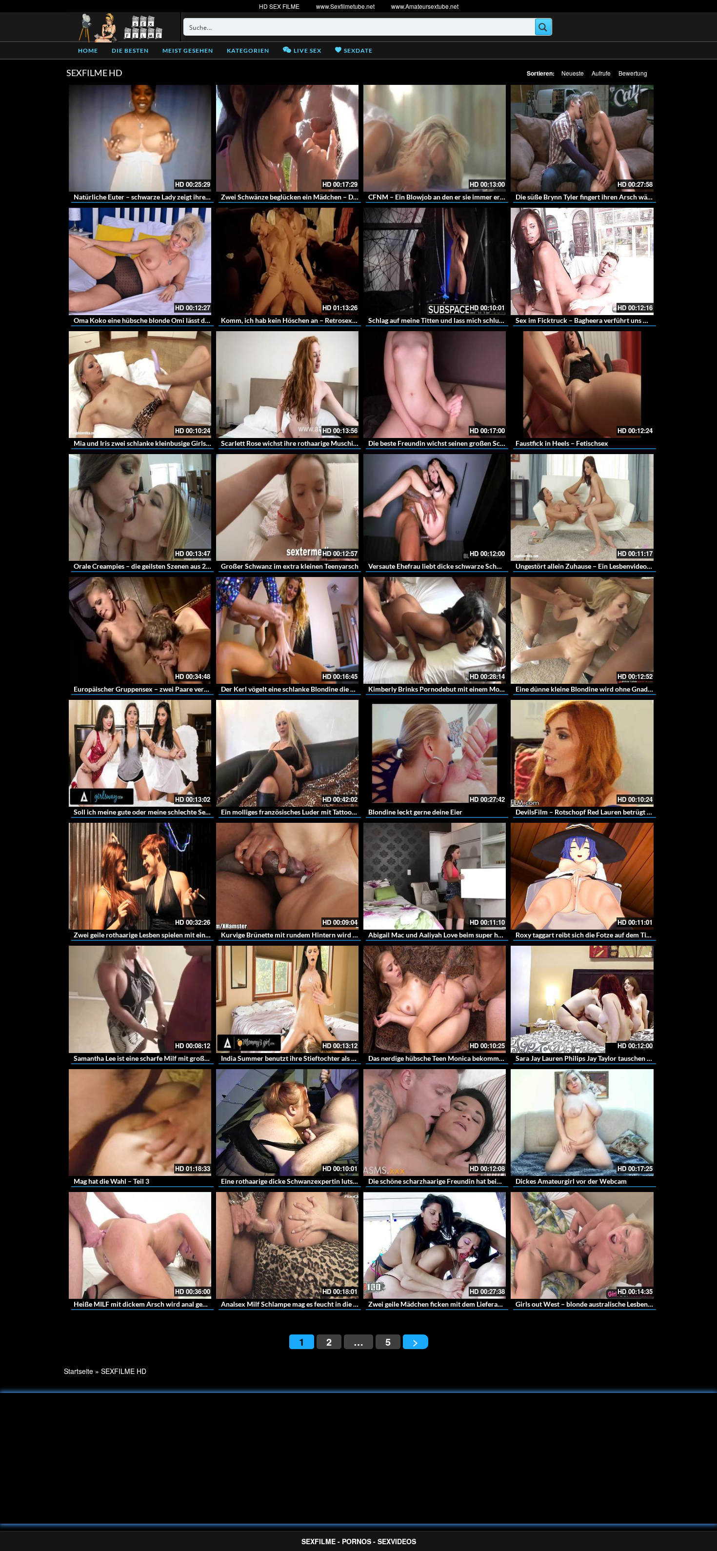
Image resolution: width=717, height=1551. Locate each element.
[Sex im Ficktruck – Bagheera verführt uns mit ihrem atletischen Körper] (582, 261)
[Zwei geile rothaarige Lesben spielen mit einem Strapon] (140, 876)
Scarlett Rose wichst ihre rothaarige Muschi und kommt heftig (315, 443)
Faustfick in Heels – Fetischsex (562, 443)
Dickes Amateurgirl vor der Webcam (571, 1181)
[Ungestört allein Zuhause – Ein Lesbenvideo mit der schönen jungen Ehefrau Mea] (582, 507)
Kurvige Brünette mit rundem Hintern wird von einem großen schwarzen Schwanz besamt (357, 935)
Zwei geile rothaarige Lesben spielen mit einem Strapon (157, 935)
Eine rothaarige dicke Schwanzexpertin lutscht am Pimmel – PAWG (323, 1181)
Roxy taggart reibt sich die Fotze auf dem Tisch (586, 935)
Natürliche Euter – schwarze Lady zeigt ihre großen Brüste (162, 197)
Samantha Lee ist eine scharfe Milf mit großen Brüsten (155, 1058)
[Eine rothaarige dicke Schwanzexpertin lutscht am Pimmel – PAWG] (287, 1122)
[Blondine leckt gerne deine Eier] (434, 753)
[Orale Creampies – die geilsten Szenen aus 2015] (140, 507)
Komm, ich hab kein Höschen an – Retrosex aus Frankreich (310, 320)
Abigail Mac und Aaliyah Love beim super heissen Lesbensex (458, 935)
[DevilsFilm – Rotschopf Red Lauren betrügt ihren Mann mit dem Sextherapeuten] (582, 753)
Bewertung (632, 73)
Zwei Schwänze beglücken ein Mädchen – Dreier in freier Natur (317, 197)
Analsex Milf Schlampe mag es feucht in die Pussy (296, 1304)
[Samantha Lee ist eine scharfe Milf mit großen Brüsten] (140, 999)
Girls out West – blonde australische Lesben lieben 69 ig (600, 1304)
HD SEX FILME (279, 6)
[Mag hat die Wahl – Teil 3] (140, 1122)
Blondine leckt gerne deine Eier (415, 812)
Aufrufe (601, 73)
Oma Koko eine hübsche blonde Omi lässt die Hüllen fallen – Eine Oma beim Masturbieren (210, 320)
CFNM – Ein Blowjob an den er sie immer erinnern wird (452, 197)
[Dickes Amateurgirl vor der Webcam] (582, 1122)
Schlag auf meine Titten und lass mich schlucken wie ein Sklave (463, 320)
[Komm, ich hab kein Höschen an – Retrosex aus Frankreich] (287, 261)
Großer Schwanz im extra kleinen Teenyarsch (289, 566)
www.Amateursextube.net (424, 6)
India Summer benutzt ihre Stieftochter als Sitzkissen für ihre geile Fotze (330, 1058)
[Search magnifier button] (543, 27)
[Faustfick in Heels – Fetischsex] (582, 384)
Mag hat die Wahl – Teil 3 (111, 1181)
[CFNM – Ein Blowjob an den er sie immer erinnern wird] (434, 138)
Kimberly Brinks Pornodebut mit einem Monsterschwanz (454, 689)
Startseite (78, 1371)
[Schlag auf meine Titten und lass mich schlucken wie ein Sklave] (434, 261)
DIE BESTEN (130, 50)
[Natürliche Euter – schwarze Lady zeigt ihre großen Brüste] (140, 138)
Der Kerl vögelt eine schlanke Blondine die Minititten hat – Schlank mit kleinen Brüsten (352, 689)
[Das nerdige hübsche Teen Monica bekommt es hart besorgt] (434, 999)
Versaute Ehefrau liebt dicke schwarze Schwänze (442, 566)
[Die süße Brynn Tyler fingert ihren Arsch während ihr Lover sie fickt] (582, 138)
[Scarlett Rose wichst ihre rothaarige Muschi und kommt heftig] (287, 384)
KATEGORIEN (248, 50)
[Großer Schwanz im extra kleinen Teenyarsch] (287, 507)
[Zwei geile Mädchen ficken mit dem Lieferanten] (434, 1245)
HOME (88, 50)
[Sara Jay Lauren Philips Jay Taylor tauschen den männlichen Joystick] (582, 999)
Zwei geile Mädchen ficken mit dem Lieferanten (439, 1304)
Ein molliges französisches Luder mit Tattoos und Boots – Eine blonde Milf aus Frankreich (355, 812)
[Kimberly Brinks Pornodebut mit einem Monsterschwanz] (434, 630)
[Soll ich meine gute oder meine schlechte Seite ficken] (140, 753)
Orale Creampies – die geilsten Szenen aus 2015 (146, 566)
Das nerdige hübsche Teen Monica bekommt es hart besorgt (458, 1058)
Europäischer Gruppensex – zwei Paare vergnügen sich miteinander (176, 689)
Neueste (572, 73)
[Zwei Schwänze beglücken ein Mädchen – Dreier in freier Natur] (287, 138)
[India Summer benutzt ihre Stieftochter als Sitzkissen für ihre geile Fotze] (287, 999)
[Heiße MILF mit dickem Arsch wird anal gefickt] (140, 1245)
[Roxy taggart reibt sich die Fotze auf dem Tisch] (582, 876)
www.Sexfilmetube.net (345, 6)
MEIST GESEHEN (187, 50)
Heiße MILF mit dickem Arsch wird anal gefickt (145, 1304)
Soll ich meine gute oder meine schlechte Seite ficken (153, 812)
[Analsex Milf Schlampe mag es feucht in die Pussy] (287, 1245)
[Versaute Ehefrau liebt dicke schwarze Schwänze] (434, 507)
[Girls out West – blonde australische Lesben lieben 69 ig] (582, 1245)
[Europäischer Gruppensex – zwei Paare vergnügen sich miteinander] (140, 630)
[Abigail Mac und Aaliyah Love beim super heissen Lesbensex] (434, 876)
